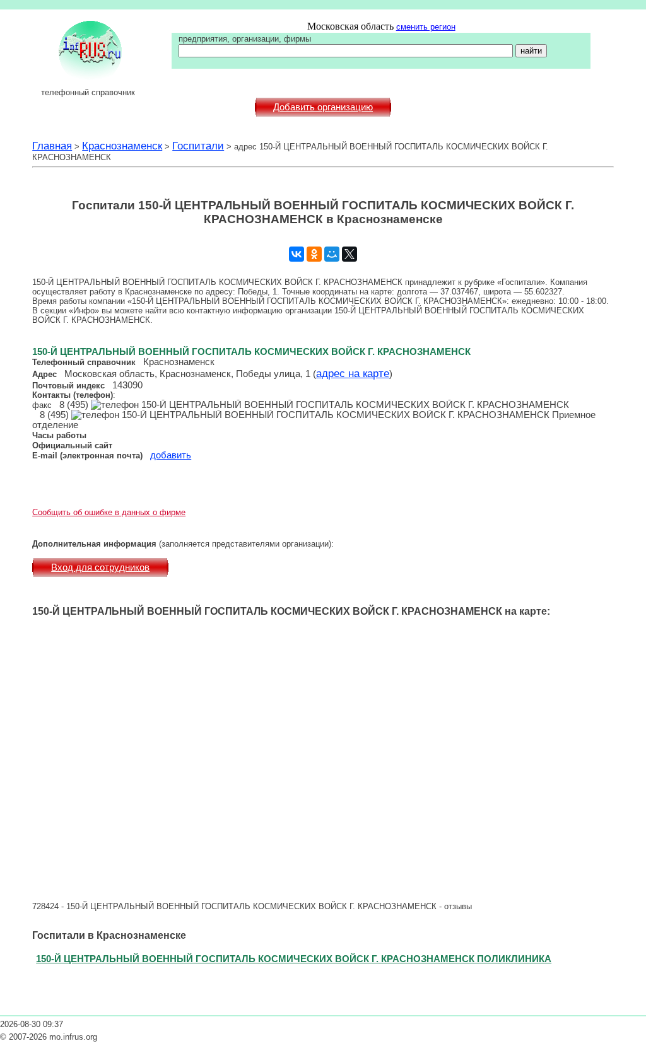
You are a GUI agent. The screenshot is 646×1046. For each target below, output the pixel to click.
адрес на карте (352, 373)
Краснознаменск (122, 145)
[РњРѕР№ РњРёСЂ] (331, 254)
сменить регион (425, 27)
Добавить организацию (323, 107)
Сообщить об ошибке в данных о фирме (108, 512)
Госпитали (198, 145)
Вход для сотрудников (100, 567)
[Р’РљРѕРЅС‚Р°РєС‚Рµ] (296, 254)
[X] (349, 254)
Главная (52, 145)
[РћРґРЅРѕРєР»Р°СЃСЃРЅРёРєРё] (314, 254)
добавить (170, 455)
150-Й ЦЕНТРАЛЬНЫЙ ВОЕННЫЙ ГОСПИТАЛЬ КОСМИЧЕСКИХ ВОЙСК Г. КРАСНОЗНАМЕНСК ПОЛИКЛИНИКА (293, 958)
